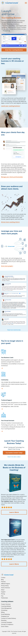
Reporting (3, 620)
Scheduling (4, 610)
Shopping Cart (5, 616)
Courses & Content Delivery (8, 618)
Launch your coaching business (10, 106)
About (2, 589)
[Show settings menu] (22, 45)
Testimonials (4, 598)
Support (3, 591)
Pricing (3, 594)
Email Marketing (5, 614)
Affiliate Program (5, 583)
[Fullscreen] (25, 45)
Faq (2, 596)
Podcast (3, 581)
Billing (2, 612)
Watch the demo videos (14, 457)
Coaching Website (6, 606)
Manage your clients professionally (12, 177)
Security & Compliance (7, 624)
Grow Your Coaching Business (14, 50)
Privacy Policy (5, 585)
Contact (3, 577)
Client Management (6, 608)
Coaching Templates (6, 622)
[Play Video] (2, 45)
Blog (2, 579)
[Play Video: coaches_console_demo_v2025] (14, 38)
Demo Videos (4, 626)
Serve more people (7, 266)
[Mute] (19, 45)
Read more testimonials (14, 330)
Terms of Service (5, 587)
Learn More (14, 512)
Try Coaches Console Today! (14, 452)
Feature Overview (6, 604)
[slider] (12, 45)
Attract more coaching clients (10, 222)
